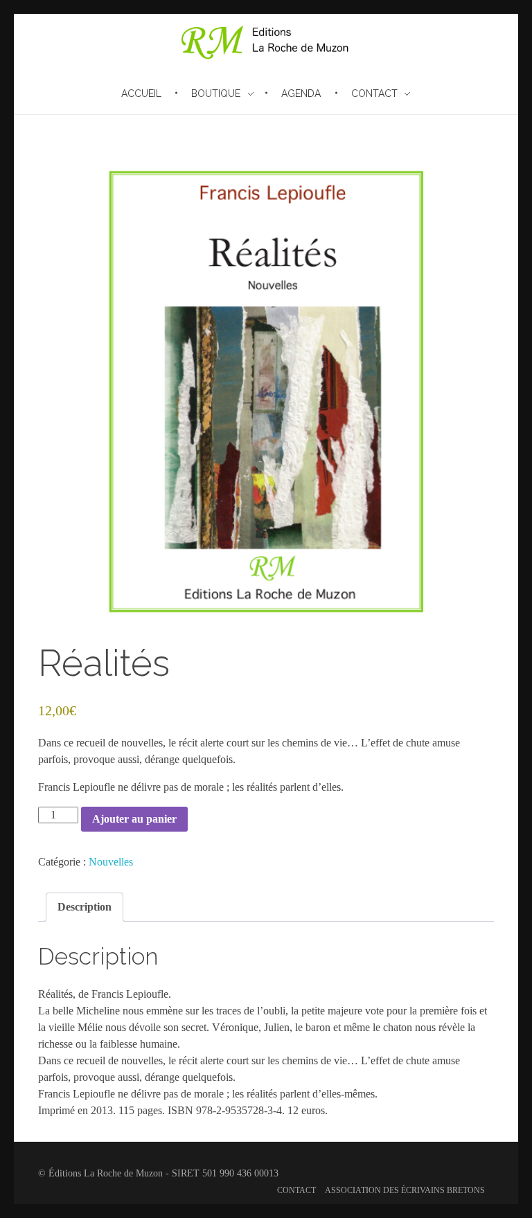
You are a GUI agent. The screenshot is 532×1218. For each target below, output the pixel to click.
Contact (296, 1190)
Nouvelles (111, 862)
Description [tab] (84, 907)
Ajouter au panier (134, 819)
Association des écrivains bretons (405, 1190)
